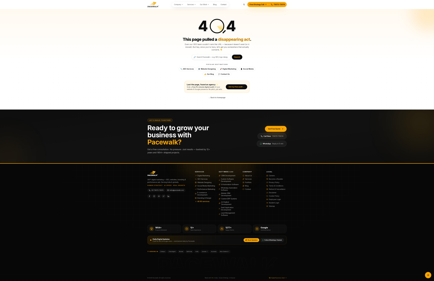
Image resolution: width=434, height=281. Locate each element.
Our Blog (209, 74)
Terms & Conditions (276, 186)
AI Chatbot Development (226, 203)
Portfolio (248, 182)
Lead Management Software (228, 214)
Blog (215, 4)
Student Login (274, 203)
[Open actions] (428, 275)
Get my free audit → (236, 87)
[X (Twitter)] (164, 196)
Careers (272, 176)
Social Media (247, 69)
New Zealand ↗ (224, 251)
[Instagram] (154, 196)
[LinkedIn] (168, 196)
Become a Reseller (276, 179)
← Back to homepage (217, 97)
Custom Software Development (227, 180)
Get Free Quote (274, 129)
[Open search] (244, 4)
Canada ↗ (205, 251)
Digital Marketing (228, 69)
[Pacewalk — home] (153, 4)
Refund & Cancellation (277, 189)
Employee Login (275, 199)
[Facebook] (149, 196)
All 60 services (203, 201)
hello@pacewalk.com (177, 190)
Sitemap (272, 206)
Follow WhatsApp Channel (273, 240)
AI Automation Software (230, 184)
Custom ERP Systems (229, 199)
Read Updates (252, 240)
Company (177, 4)
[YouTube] (159, 196)
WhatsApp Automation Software (229, 189)
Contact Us (224, 74)
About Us (248, 176)
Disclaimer (272, 193)
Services (190, 4)
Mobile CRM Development (226, 194)
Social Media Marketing (206, 186)
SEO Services (187, 69)
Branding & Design (204, 198)
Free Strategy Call (257, 4)
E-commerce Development (202, 194)
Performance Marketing (206, 189)
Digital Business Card (278, 278)
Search (237, 57)
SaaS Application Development (227, 209)
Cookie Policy (274, 196)
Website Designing (207, 69)
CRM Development (228, 176)
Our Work (203, 4)
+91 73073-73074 (157, 190)
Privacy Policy (274, 182)
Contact (223, 4)
